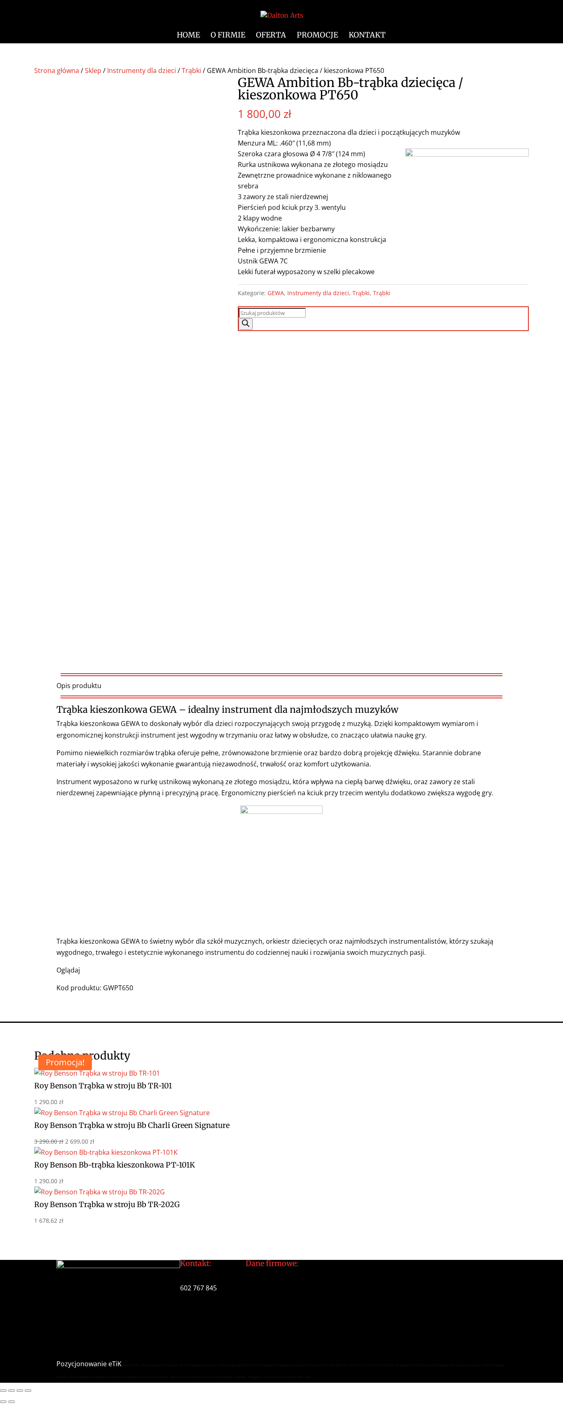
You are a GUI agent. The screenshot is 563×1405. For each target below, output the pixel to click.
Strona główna (56, 70)
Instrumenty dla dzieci (141, 70)
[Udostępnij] (19, 1390)
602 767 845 (198, 1287)
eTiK (115, 1363)
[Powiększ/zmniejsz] (3, 1390)
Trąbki (191, 70)
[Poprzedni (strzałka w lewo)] (3, 1401)
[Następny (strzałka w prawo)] (11, 1401)
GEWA (275, 293)
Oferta (271, 36)
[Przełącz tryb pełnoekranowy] (11, 1390)
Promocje (317, 36)
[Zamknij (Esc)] (28, 1390)
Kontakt (367, 36)
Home (188, 36)
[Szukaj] (246, 324)
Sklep (93, 70)
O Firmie (228, 36)
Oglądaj (68, 970)
